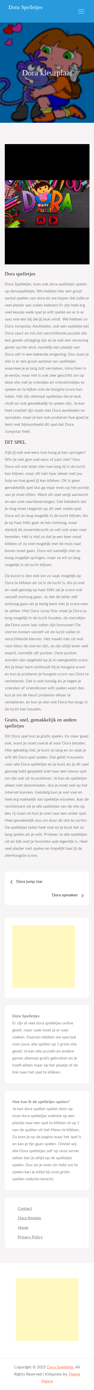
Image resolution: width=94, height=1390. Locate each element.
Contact (25, 1209)
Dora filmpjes (29, 1218)
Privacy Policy (30, 1237)
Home (23, 1228)
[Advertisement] (43, 956)
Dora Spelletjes (26, 7)
